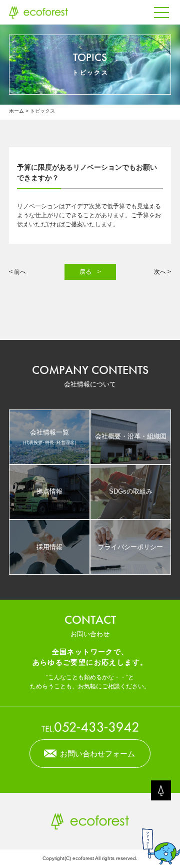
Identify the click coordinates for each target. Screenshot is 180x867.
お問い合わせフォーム (97, 753)
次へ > (162, 271)
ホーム (16, 111)
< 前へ (17, 271)
